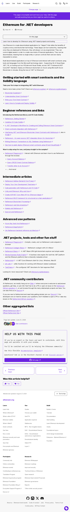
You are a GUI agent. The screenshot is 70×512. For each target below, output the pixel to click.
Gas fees (5, 430)
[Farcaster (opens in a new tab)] (32, 498)
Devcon (6, 492)
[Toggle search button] (56, 3)
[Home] (2, 3)
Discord (20, 290)
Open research (29, 474)
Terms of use (59, 502)
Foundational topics (52, 430)
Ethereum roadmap (30, 464)
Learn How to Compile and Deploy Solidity (20, 103)
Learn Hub (6, 409)
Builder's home (51, 409)
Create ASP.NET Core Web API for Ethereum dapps (24, 195)
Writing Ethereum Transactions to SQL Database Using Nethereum (29, 141)
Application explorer (31, 420)
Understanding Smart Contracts (17, 96)
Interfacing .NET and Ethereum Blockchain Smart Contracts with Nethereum (32, 132)
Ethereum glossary (8, 450)
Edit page (18, 30)
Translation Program (9, 474)
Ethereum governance (31, 481)
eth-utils (8, 264)
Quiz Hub (5, 443)
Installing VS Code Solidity (15, 122)
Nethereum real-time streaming (16, 205)
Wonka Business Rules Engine (16, 255)
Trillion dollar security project (33, 488)
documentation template (32, 351)
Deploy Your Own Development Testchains (21, 184)
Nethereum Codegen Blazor (15, 248)
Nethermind (10, 260)
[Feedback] (66, 508)
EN (67, 3)
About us (9, 502)
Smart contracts (7, 427)
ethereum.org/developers (57, 89)
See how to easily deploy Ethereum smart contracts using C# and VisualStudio (33, 145)
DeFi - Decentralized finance (33, 430)
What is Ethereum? (8, 413)
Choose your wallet (30, 413)
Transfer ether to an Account (18, 166)
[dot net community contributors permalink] (2, 279)
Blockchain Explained (13, 93)
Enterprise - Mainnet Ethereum (56, 437)
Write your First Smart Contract (17, 100)
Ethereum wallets (8, 420)
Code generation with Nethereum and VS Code (22, 188)
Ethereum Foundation (9, 481)
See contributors (21, 324)
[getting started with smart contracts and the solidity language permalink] (2, 79)
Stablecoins (28, 423)
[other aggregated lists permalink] (2, 306)
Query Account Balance (16, 159)
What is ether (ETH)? (9, 416)
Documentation (51, 416)
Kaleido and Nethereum (14, 208)
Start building (51, 420)
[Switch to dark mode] (60, 3)
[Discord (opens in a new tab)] (42, 498)
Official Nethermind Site (12, 313)
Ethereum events (8, 467)
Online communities (8, 464)
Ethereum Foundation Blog (11, 485)
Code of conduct (34, 502)
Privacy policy (49, 502)
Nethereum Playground (14, 153)
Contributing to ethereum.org (11, 471)
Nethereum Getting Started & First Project (20, 181)
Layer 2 (27, 446)
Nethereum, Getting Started (15, 119)
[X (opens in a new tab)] (37, 498)
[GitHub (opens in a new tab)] (28, 498)
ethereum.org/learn (39, 89)
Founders (49, 441)
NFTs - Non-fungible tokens (33, 427)
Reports (27, 485)
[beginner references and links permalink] (2, 110)
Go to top (62, 394)
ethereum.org (8, 400)
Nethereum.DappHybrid (14, 227)
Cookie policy (29, 506)
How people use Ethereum (11, 446)
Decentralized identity (31, 439)
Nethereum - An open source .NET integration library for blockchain (30, 138)
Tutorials (49, 413)
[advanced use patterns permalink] (2, 219)
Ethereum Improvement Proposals (35, 478)
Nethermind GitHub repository (23, 299)
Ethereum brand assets (21, 502)
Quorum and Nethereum (14, 212)
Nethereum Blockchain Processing (18, 201)
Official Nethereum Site (12, 311)
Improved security (30, 467)
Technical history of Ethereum (34, 471)
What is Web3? (7, 423)
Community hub (7, 460)
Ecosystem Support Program (12, 488)
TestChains (9, 267)
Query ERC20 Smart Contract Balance (21, 162)
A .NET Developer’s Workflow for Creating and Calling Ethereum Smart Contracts (34, 125)
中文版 (8, 135)
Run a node (6, 434)
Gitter (32, 283)
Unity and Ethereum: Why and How (18, 191)
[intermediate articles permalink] (2, 176)
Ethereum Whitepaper (31, 460)
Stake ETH (28, 443)
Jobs (42, 502)
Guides (27, 409)
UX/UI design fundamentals (55, 434)
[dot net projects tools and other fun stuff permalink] (2, 238)
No (18, 384)
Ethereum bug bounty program (12, 478)
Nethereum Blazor (12, 251)
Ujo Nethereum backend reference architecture (22, 230)
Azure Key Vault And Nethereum (17, 223)
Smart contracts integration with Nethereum (21, 129)
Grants (48, 427)
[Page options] (12, 29)
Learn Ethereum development (55, 423)
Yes (8, 384)
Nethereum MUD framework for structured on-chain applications (28, 198)
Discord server (56, 355)
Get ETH (27, 416)
